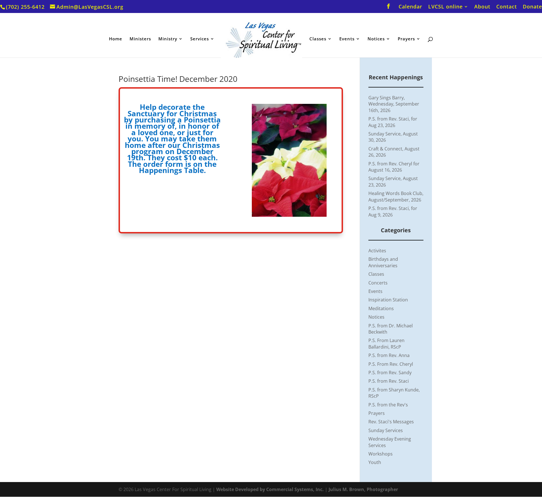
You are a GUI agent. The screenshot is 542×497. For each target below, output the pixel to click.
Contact (506, 7)
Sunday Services (385, 430)
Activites (377, 251)
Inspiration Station (388, 300)
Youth (374, 462)
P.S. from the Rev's (388, 405)
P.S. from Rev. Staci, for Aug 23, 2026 (392, 122)
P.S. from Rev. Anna (389, 355)
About (482, 7)
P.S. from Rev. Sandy (390, 372)
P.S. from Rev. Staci (388, 381)
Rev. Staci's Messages (391, 422)
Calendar (410, 7)
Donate (532, 7)
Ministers (140, 39)
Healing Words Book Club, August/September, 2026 (395, 196)
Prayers (406, 39)
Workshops (380, 454)
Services (199, 39)
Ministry (167, 39)
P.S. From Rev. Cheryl (390, 364)
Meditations (381, 308)
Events (347, 39)
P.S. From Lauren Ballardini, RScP (386, 343)
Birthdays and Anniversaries (383, 262)
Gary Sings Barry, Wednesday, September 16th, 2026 (393, 104)
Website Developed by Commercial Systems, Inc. (270, 489)
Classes (317, 39)
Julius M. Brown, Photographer (363, 489)
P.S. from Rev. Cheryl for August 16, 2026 (393, 167)
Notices (376, 39)
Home (115, 39)
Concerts (378, 283)
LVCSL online (445, 7)
